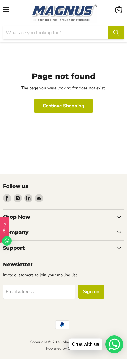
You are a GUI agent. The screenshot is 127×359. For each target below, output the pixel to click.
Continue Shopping (63, 106)
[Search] (116, 32)
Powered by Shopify (63, 348)
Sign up (91, 291)
